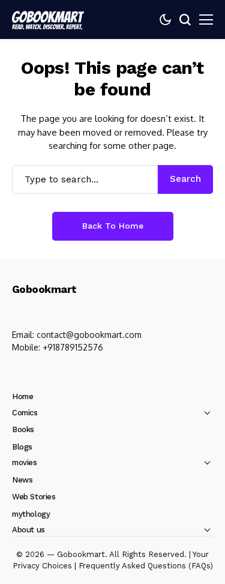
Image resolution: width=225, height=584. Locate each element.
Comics (25, 412)
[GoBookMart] (48, 19)
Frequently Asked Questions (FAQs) (146, 565)
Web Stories (34, 496)
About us (28, 529)
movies (24, 462)
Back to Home (112, 225)
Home (22, 396)
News (22, 479)
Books (23, 429)
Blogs (22, 446)
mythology (31, 514)
